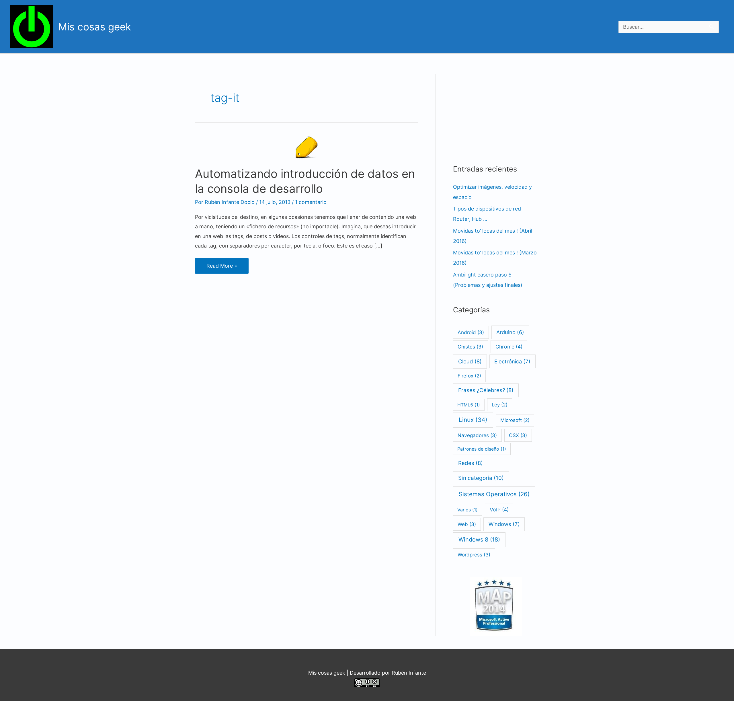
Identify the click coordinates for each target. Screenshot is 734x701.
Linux (473, 419)
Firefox (469, 376)
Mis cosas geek (94, 27)
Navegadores (477, 435)
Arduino (510, 332)
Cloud (470, 361)
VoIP (499, 510)
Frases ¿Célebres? (486, 390)
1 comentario (311, 202)
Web (467, 524)
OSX (518, 435)
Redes (470, 463)
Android (471, 332)
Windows (504, 524)
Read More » (224, 267)
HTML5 (468, 405)
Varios (467, 510)
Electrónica (512, 361)
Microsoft (515, 420)
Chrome (508, 347)
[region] (567, 25)
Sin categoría (481, 478)
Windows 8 (479, 539)
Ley (499, 405)
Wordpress (474, 555)
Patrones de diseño (481, 449)
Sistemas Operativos (494, 494)
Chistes (470, 347)
